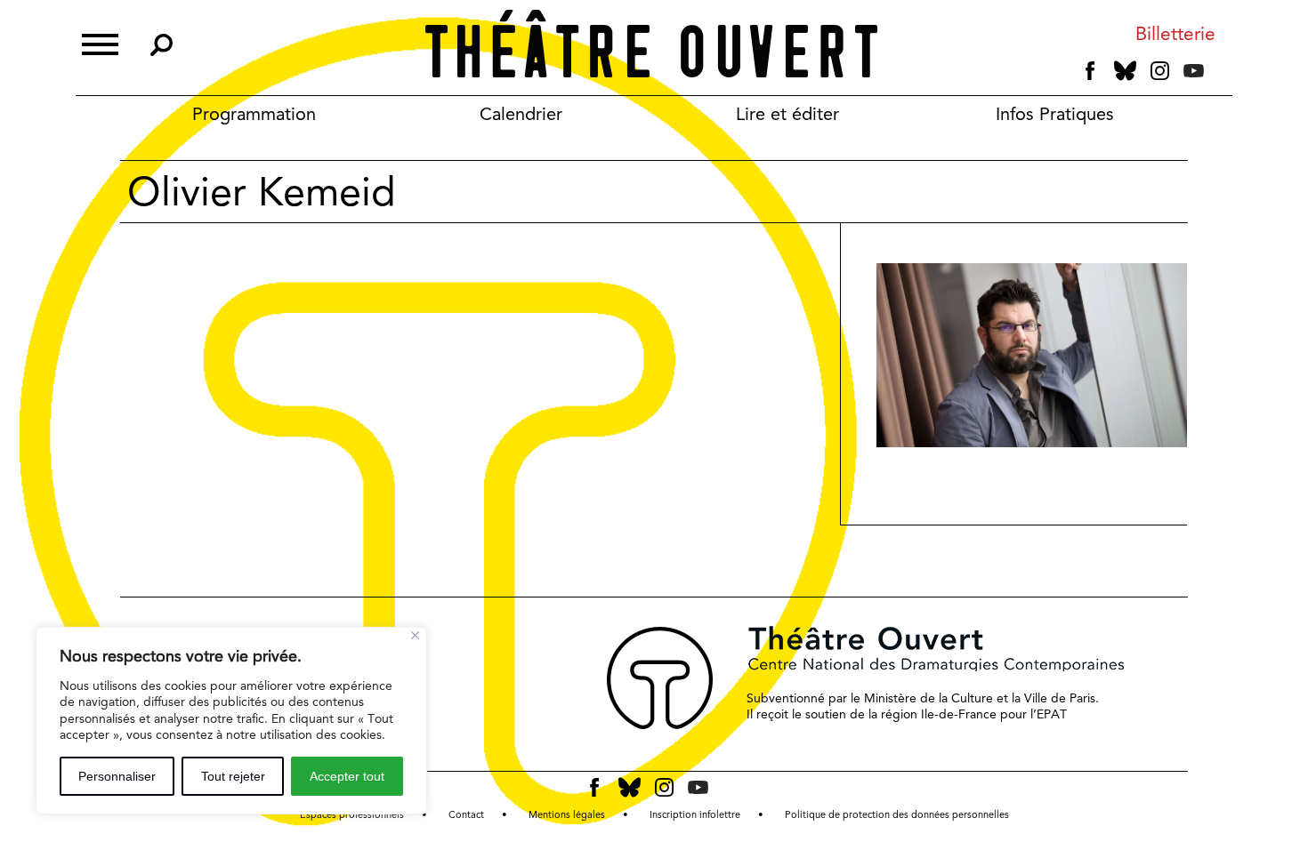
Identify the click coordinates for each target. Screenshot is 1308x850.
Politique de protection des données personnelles (897, 815)
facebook (1090, 71)
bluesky (1125, 70)
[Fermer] (415, 635)
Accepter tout (347, 776)
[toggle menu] (100, 42)
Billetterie (1175, 34)
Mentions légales (567, 815)
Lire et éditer (787, 113)
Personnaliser (117, 776)
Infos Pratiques (1055, 113)
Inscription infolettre (695, 815)
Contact (466, 815)
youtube (1193, 70)
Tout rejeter (233, 776)
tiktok (1218, 74)
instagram (1159, 71)
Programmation (254, 113)
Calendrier (521, 113)
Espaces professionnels (352, 815)
